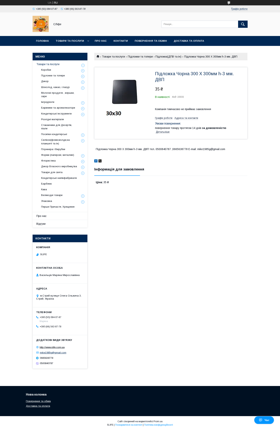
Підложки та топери (140, 56)
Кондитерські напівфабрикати (59, 178)
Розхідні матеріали (52, 119)
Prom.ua (158, 421)
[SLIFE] (41, 31)
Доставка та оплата (189, 40)
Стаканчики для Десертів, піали (56, 127)
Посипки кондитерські (54, 134)
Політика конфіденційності (158, 425)
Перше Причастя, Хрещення (57, 206)
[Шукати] (243, 24)
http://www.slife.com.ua (52, 347)
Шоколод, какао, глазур (55, 87)
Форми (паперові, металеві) (57, 154)
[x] (100, 161)
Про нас (101, 40)
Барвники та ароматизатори (58, 107)
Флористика (48, 160)
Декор (45, 81)
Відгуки (41, 223)
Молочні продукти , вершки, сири (57, 94)
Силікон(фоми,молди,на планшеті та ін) (55, 141)
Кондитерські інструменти (56, 113)
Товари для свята (51, 172)
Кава (44, 189)
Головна (42, 40)
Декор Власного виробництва (59, 166)
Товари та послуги (70, 40)
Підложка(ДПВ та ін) (168, 56)
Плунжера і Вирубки (53, 149)
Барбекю (46, 183)
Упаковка (46, 201)
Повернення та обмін (151, 40)
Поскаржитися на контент (128, 425)
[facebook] (96, 161)
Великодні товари (51, 195)
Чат (267, 420)
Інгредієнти (47, 102)
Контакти (121, 40)
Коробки (46, 69)
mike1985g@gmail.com (53, 352)
